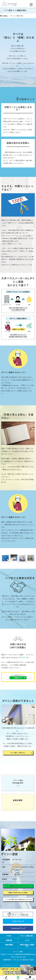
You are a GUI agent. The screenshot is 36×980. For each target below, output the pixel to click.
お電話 (6, 978)
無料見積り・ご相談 (30, 978)
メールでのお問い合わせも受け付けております (18, 899)
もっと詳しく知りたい (18, 752)
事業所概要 (9, 944)
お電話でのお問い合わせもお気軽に (18, 892)
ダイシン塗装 (18, 951)
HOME (5, 16)
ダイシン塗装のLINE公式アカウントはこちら (18, 886)
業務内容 (9, 940)
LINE (18, 979)
